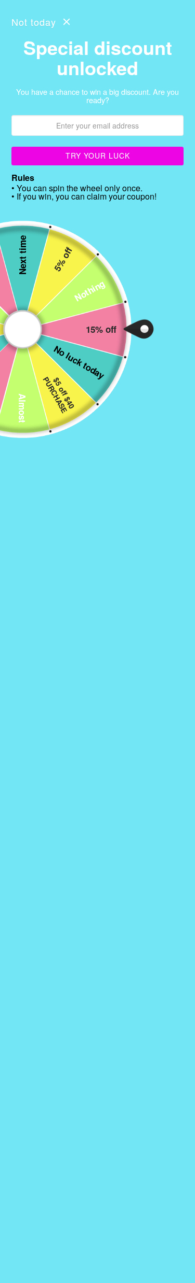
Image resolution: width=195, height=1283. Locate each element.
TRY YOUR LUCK (98, 155)
